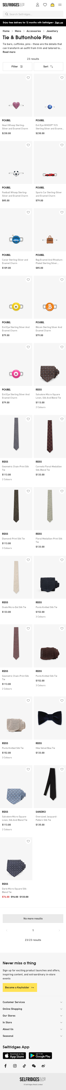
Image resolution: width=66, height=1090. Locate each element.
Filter (15, 66)
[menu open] (60, 4)
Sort (45, 66)
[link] (16, 126)
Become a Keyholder (17, 987)
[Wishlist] (45, 4)
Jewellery (52, 31)
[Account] (37, 4)
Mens (18, 31)
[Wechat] (34, 1068)
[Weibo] (43, 1068)
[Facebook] (5, 1068)
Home (6, 31)
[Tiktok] (24, 1068)
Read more (9, 52)
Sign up (59, 22)
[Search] (6, 14)
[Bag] (52, 4)
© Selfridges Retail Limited (33, 1084)
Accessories (34, 31)
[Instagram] (15, 1068)
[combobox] (35, 14)
